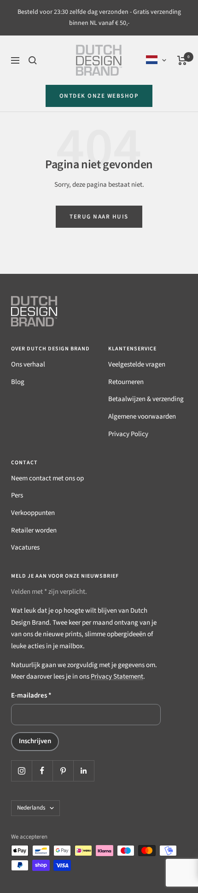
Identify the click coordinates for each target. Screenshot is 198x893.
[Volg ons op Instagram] (21, 770)
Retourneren (126, 382)
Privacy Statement (117, 676)
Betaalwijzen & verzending (146, 399)
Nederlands (31, 808)
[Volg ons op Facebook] (42, 770)
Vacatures (25, 547)
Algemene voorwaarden (142, 416)
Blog (17, 382)
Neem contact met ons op (47, 478)
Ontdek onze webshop (99, 96)
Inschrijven (35, 741)
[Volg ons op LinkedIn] (83, 770)
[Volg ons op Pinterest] (62, 770)
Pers (17, 495)
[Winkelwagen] (182, 60)
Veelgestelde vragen (136, 364)
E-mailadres (31, 695)
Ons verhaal (28, 364)
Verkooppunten (33, 513)
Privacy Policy (128, 434)
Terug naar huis (99, 217)
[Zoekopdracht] (33, 60)
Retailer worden (34, 530)
